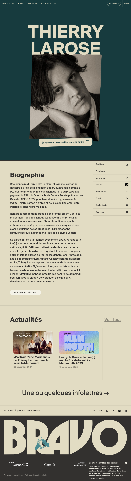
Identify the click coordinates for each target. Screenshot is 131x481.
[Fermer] (126, 463)
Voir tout (112, 319)
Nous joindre (45, 3)
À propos (20, 410)
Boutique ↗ (114, 3)
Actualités (32, 3)
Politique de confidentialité (36, 475)
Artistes (21, 3)
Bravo (126, 3)
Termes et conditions (13, 475)
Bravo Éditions (8, 3)
